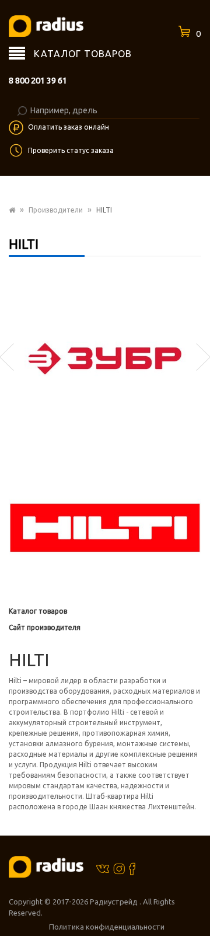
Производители (56, 210)
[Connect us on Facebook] (132, 868)
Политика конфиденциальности (106, 927)
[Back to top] (197, 903)
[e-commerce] (46, 25)
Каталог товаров (38, 611)
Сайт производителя (44, 627)
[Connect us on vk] (102, 868)
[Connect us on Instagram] (119, 868)
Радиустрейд (114, 901)
